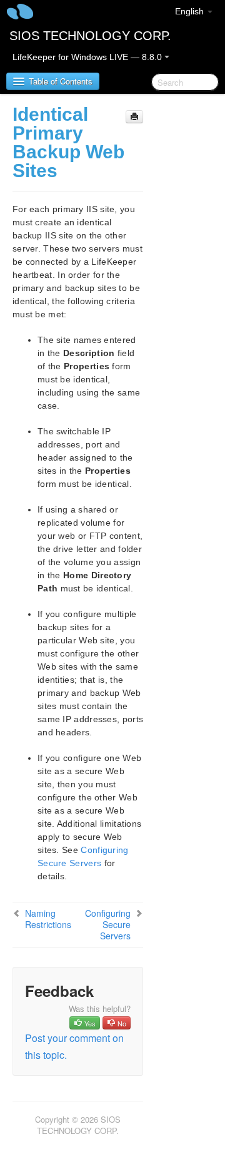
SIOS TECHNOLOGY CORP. (90, 36)
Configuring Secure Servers (108, 924)
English (190, 11)
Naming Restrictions (48, 918)
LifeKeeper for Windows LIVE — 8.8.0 (88, 57)
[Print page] (134, 116)
